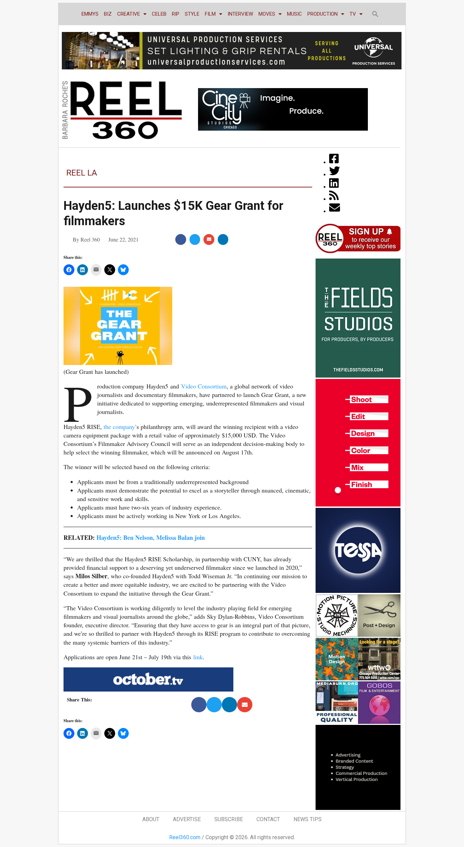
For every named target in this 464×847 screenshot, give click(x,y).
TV (353, 14)
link (198, 657)
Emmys (90, 14)
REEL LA (81, 173)
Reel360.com (184, 837)
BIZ (108, 14)
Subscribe (228, 819)
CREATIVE (128, 14)
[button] (375, 14)
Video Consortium (204, 386)
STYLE (192, 14)
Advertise (187, 819)
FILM (210, 14)
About (150, 819)
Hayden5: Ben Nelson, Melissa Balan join (150, 537)
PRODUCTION (322, 14)
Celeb (159, 14)
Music (294, 14)
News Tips (307, 819)
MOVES (266, 14)
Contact (268, 819)
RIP (175, 14)
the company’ (120, 426)
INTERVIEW (240, 14)
